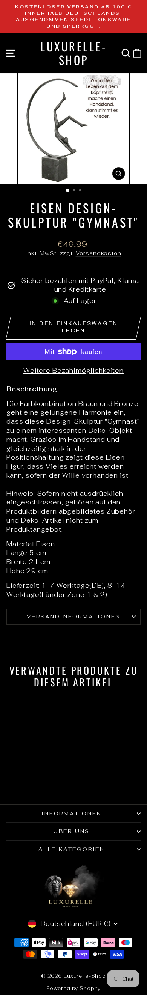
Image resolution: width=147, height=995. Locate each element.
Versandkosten (98, 253)
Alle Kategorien (71, 849)
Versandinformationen (74, 616)
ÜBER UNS (72, 831)
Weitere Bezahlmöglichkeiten (73, 370)
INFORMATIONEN (71, 813)
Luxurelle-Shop (73, 53)
